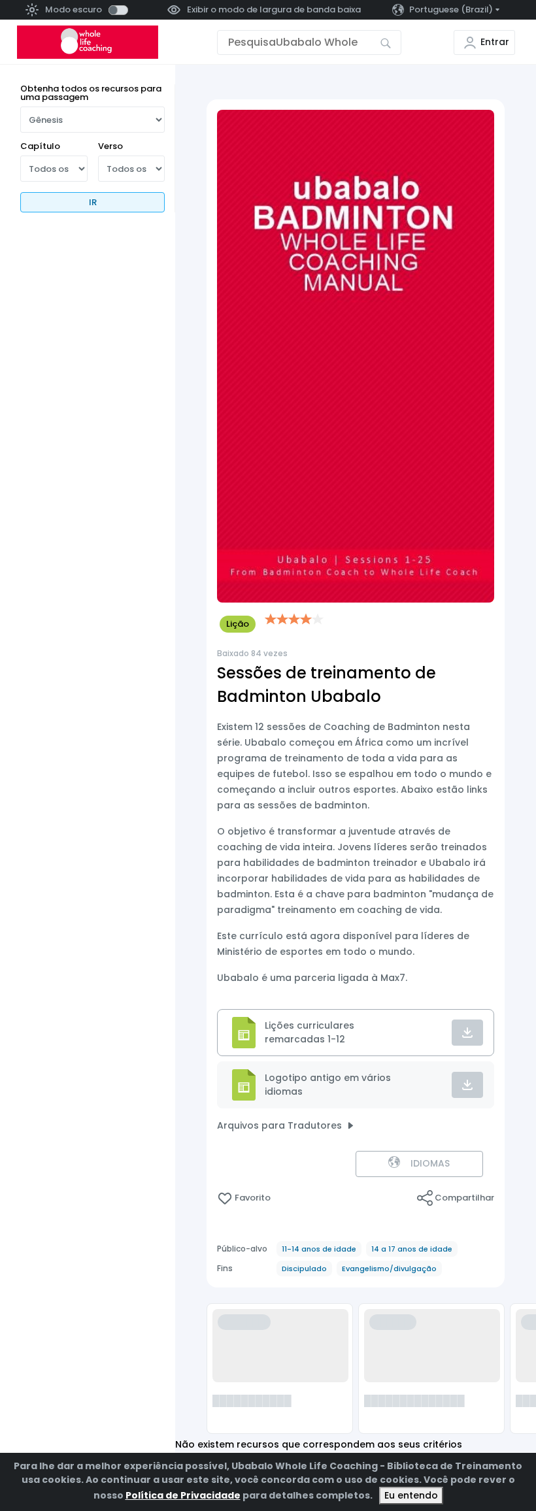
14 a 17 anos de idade (411, 1249)
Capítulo (40, 146)
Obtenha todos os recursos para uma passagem (90, 92)
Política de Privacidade (183, 1495)
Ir (93, 202)
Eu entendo (411, 1495)
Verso (110, 146)
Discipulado (304, 1268)
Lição (237, 624)
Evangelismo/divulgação (389, 1268)
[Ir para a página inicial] (87, 42)
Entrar (494, 41)
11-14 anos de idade (319, 1249)
